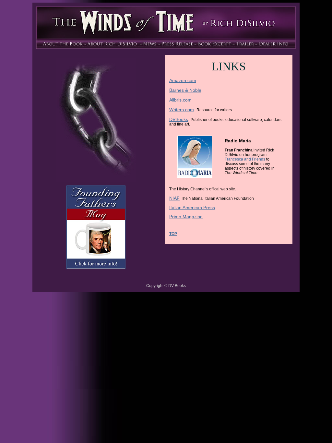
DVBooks (178, 119)
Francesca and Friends (245, 159)
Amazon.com (182, 80)
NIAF (174, 198)
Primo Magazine (186, 216)
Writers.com (181, 109)
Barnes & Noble (185, 90)
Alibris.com (180, 99)
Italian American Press (192, 207)
